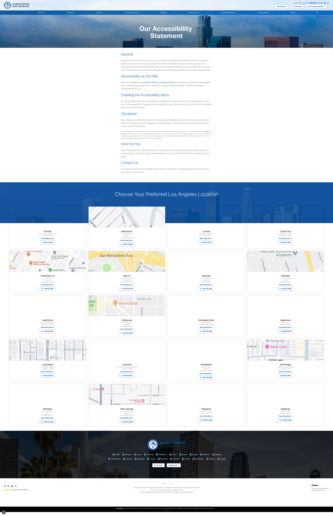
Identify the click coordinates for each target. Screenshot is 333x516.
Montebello (163, 459)
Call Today (298, 6)
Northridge (176, 459)
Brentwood (128, 454)
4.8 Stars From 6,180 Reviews (301, 3)
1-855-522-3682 (128, 244)
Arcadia (117, 454)
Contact (292, 12)
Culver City (150, 454)
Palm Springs (199, 459)
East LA (174, 454)
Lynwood (152, 459)
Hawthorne (206, 454)
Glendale (195, 454)
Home (164, 483)
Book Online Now (46, 238)
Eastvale (184, 454)
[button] (4, 512)
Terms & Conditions (166, 487)
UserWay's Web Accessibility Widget (158, 82)
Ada (171, 483)
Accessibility (175, 487)
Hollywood (218, 454)
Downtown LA (163, 454)
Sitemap (157, 487)
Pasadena (212, 459)
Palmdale (187, 459)
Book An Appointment (315, 6)
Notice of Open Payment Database (189, 487)
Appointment (173, 465)
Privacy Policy (150, 487)
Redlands (223, 459)
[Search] (317, 12)
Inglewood (129, 459)
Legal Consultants (263, 12)
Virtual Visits (281, 6)
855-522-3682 (48, 242)
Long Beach (140, 459)
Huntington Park (115, 459)
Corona (139, 454)
